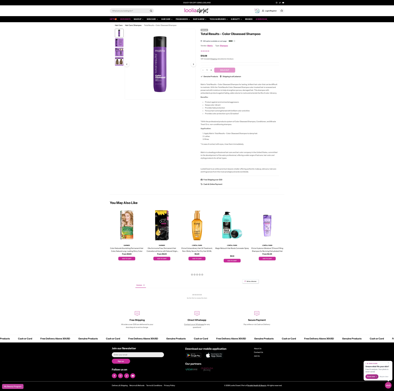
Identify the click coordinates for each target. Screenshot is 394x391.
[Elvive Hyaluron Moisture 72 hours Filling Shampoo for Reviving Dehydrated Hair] (267, 225)
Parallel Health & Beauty (256, 385)
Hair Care (119, 25)
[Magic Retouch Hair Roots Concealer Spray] (232, 225)
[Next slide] (193, 64)
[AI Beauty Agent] (256, 10)
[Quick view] (140, 212)
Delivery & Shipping (120, 385)
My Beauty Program (12, 386)
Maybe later (384, 376)
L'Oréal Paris (197, 245)
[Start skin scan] (388, 385)
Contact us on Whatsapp (194, 324)
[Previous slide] (126, 64)
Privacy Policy (169, 385)
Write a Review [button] (251, 281)
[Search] (151, 11)
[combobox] (132, 10)
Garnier (127, 245)
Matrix (210, 46)
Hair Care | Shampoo (133, 25)
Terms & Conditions (154, 385)
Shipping (213, 59)
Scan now (371, 377)
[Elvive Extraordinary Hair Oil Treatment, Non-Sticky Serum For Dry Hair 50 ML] (197, 225)
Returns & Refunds (136, 385)
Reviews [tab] (139, 285)
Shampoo (224, 46)
